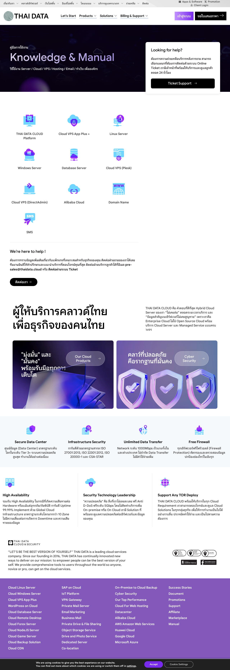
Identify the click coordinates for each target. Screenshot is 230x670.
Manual (174, 624)
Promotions (177, 600)
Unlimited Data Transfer (143, 442)
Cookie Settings (179, 664)
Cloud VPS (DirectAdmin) (30, 202)
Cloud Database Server (25, 612)
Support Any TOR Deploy (178, 495)
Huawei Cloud (125, 630)
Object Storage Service (79, 630)
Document (176, 594)
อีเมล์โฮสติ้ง (68, 3)
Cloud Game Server (22, 636)
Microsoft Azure (126, 642)
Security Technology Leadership (109, 495)
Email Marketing (73, 612)
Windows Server (29, 168)
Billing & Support (132, 16)
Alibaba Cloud (74, 202)
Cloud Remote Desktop (25, 618)
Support (174, 606)
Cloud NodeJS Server (23, 630)
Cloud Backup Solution (24, 642)
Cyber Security (126, 594)
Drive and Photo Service (79, 636)
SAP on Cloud (71, 588)
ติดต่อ (145, 3)
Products (86, 16)
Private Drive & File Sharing (81, 624)
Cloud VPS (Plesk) (119, 168)
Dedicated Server (74, 642)
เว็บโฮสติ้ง (50, 3)
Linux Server (119, 134)
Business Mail (71, 618)
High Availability (16, 495)
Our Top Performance (130, 600)
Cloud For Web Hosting (131, 606)
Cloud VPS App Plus (22, 600)
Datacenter (123, 612)
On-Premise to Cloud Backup (136, 588)
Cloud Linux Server (21, 588)
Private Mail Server (75, 606)
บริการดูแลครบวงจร (108, 3)
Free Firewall (199, 442)
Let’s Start (68, 16)
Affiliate (174, 612)
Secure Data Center (31, 442)
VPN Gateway (72, 600)
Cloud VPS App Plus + (74, 134)
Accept (154, 664)
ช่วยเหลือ (130, 3)
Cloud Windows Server (24, 594)
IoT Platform (70, 594)
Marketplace (178, 618)
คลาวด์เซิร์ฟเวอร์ (29, 3)
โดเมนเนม (86, 3)
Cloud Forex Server (22, 624)
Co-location (70, 648)
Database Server (74, 168)
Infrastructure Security (87, 442)
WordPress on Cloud (23, 606)
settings (131, 666)
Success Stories (180, 588)
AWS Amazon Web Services (135, 624)
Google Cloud (124, 636)
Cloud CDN (16, 648)
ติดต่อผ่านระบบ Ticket (63, 269)
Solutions (106, 16)
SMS (29, 232)
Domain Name (119, 202)
